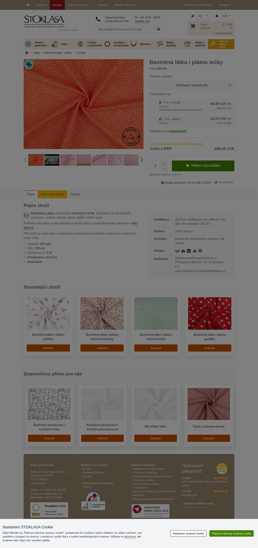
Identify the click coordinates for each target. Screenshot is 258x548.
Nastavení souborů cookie (188, 533)
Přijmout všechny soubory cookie (231, 533)
